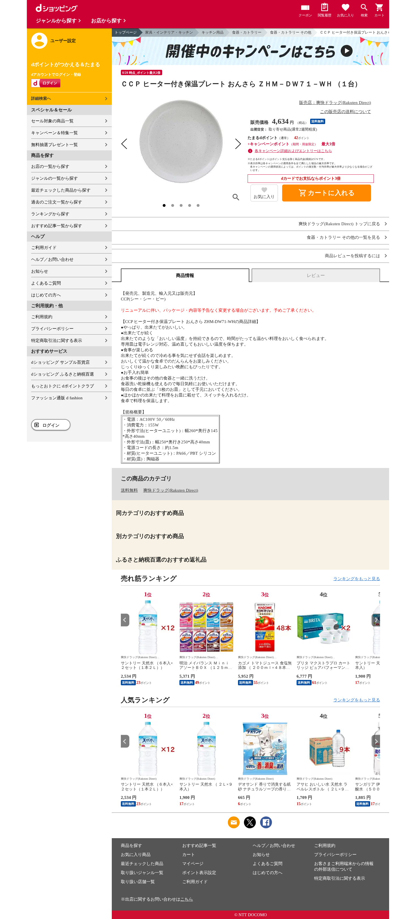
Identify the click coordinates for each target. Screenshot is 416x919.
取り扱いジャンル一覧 (142, 872)
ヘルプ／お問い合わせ (52, 259)
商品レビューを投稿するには (352, 256)
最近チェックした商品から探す (61, 190)
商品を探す (131, 845)
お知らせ (39, 271)
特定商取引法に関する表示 (56, 340)
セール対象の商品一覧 (52, 121)
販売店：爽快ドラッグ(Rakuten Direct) (335, 102)
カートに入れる (326, 193)
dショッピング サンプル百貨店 (60, 362)
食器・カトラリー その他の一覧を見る (343, 237)
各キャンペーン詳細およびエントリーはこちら (293, 151)
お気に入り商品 (136, 854)
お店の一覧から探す (50, 166)
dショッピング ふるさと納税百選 (62, 374)
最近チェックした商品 (142, 863)
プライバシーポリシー (52, 328)
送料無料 (129, 490)
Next (376, 620)
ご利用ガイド (44, 247)
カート (188, 854)
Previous (125, 620)
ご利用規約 (41, 317)
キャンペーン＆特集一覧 (54, 133)
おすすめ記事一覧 (199, 845)
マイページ (192, 863)
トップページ (126, 32)
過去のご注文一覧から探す (56, 202)
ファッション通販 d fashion (57, 398)
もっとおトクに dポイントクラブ (62, 386)
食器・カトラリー (246, 32)
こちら (186, 899)
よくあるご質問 (46, 283)
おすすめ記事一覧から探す (56, 226)
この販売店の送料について (345, 111)
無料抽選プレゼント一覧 (54, 144)
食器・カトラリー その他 (290, 32)
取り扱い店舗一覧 (138, 881)
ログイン (50, 425)
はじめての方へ (46, 295)
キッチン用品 (212, 32)
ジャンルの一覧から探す (54, 178)
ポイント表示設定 (199, 872)
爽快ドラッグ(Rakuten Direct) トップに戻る (339, 224)
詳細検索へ (41, 98)
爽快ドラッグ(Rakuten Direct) (170, 490)
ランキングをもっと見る (356, 578)
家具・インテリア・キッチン (169, 32)
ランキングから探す (50, 214)
